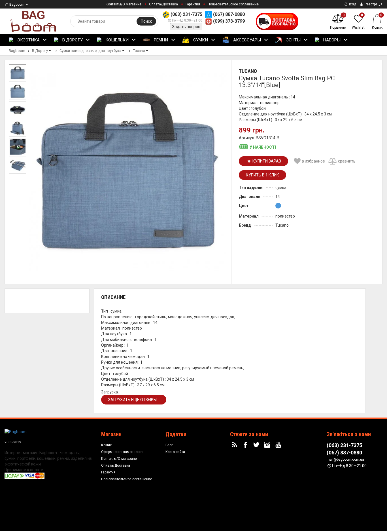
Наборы (331, 40)
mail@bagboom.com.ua (345, 460)
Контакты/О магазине (123, 4)
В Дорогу (72, 40)
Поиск (146, 21)
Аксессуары (246, 40)
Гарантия (193, 4)
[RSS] (235, 445)
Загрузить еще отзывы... (133, 399)
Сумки (200, 40)
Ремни (160, 40)
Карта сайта (175, 452)
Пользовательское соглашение (233, 4)
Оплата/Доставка (163, 4)
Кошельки (116, 40)
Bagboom (16, 5)
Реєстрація (373, 4)
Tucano (248, 71)
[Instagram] (268, 445)
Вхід (352, 4)
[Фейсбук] (246, 445)
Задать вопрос (186, 26)
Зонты (293, 40)
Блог (169, 445)
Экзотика (28, 40)
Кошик (106, 445)
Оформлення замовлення (122, 452)
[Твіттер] (257, 445)
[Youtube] (279, 445)
